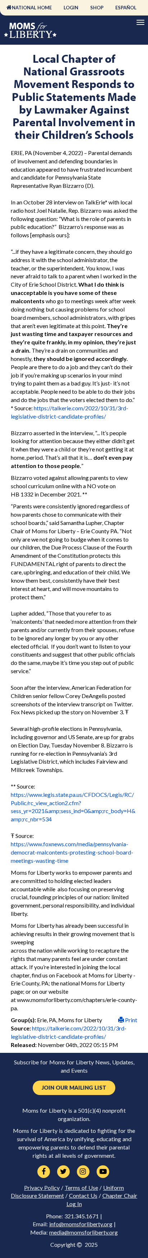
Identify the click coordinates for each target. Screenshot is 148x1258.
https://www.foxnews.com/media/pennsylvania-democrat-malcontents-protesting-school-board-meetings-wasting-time (72, 852)
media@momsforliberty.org (83, 1232)
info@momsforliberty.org (80, 1224)
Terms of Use (81, 1188)
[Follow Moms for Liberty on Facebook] (43, 1172)
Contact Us (83, 1196)
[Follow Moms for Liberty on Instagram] (83, 1172)
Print (130, 1019)
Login (71, 7)
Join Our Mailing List (74, 1087)
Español (126, 7)
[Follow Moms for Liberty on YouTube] (103, 1172)
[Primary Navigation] (140, 22)
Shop (96, 7)
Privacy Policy (42, 1188)
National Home (32, 7)
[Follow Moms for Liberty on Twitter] (63, 1172)
